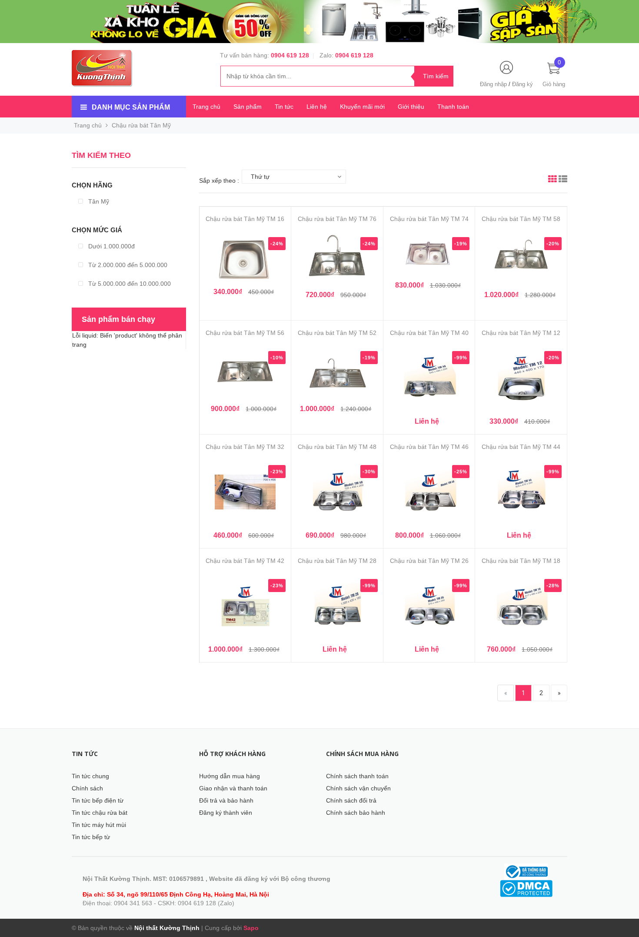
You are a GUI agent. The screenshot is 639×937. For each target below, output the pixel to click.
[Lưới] (552, 180)
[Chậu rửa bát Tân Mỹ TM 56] (245, 374)
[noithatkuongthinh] (102, 67)
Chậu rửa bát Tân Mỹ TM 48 (337, 446)
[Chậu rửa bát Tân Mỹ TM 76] (337, 260)
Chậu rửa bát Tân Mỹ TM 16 (245, 218)
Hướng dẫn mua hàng (229, 776)
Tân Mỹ (98, 201)
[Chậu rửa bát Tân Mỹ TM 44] (521, 494)
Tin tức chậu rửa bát (99, 812)
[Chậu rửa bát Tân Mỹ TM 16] (245, 259)
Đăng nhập (493, 84)
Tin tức (284, 106)
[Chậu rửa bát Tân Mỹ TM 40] (429, 380)
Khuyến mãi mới (362, 106)
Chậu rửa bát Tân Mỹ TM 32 (245, 446)
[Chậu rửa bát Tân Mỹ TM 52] (337, 374)
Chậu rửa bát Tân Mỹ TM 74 (429, 218)
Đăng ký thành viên (225, 812)
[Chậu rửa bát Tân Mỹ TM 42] (245, 608)
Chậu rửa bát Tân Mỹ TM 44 (521, 446)
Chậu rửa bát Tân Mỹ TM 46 (429, 446)
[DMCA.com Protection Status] (526, 887)
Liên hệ (316, 106)
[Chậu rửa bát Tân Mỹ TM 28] (337, 608)
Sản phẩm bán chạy (118, 319)
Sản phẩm (247, 106)
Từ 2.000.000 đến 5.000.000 (127, 264)
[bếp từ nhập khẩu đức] (319, 21)
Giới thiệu (411, 106)
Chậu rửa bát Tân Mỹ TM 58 (521, 218)
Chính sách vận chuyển (358, 788)
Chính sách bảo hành (355, 812)
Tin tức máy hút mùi (99, 824)
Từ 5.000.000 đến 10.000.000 (129, 283)
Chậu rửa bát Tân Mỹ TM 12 (521, 332)
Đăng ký (522, 84)
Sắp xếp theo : (219, 180)
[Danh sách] (563, 180)
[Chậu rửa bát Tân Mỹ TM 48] (337, 494)
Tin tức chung (90, 776)
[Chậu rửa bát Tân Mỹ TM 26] (429, 608)
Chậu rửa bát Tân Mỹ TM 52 (337, 332)
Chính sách (87, 788)
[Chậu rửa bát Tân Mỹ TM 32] (245, 494)
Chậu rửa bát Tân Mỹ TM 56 (245, 332)
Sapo (251, 927)
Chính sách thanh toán (357, 776)
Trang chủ (206, 106)
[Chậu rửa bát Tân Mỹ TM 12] (521, 380)
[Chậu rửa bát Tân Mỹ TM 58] (521, 260)
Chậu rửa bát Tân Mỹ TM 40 (429, 332)
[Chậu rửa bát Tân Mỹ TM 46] (429, 494)
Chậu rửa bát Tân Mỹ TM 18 (521, 560)
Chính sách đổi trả (351, 800)
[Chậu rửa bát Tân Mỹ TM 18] (521, 608)
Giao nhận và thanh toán (233, 788)
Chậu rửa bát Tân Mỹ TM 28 (337, 560)
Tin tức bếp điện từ (97, 800)
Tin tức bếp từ (91, 836)
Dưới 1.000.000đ (111, 246)
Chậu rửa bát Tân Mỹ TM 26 (429, 560)
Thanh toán (453, 106)
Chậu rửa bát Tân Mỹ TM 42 (245, 560)
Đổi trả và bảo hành (226, 800)
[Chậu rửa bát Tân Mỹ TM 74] (429, 255)
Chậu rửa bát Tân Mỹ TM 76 (337, 218)
